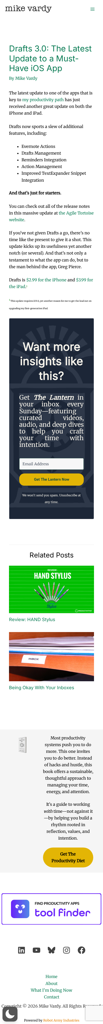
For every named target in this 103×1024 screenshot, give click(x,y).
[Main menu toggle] (92, 9)
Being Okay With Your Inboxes (41, 687)
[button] (10, 1014)
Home (52, 976)
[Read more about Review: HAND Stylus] (51, 589)
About (52, 983)
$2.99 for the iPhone (46, 279)
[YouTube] (36, 950)
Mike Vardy (28, 9)
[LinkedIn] (21, 950)
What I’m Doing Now (51, 990)
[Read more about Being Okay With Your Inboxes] (51, 656)
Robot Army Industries (61, 1020)
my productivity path (43, 99)
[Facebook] (81, 950)
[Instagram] (66, 950)
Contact (51, 996)
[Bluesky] (51, 950)
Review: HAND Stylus (32, 619)
